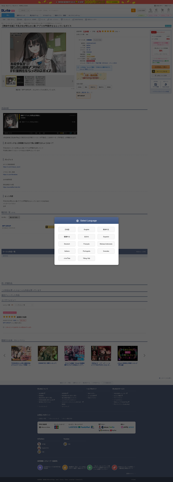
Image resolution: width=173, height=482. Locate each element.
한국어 (86, 237)
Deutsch (67, 244)
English (86, 229)
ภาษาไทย (67, 258)
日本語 (67, 229)
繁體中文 (67, 237)
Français (86, 244)
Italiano (67, 251)
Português (86, 251)
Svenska (106, 251)
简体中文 (106, 229)
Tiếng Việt (86, 258)
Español (106, 237)
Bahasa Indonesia (106, 244)
